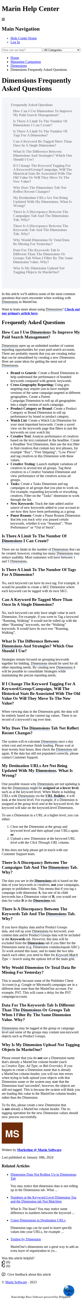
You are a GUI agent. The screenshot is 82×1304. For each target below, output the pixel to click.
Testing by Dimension (25, 1239)
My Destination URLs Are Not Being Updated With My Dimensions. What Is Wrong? (42, 202)
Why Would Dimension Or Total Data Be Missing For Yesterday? (41, 242)
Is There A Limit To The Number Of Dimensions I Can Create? (40, 123)
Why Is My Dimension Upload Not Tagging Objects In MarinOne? (39, 270)
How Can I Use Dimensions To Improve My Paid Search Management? (42, 113)
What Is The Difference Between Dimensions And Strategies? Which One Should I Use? (42, 155)
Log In (15, 42)
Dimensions (18, 66)
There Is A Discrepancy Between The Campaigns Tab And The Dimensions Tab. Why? (41, 216)
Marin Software (16, 1282)
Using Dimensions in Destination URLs (38, 1220)
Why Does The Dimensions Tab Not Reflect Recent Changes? (39, 189)
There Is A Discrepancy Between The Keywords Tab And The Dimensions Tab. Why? (40, 230)
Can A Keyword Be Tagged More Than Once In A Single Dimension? (42, 143)
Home (14, 58)
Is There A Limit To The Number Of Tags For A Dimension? (40, 133)
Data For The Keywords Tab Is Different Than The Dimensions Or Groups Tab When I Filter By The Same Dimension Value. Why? (43, 256)
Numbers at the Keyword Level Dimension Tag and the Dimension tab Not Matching (43, 1199)
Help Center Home (23, 38)
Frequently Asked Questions (32, 105)
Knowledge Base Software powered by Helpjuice (41, 1296)
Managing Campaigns (25, 62)
